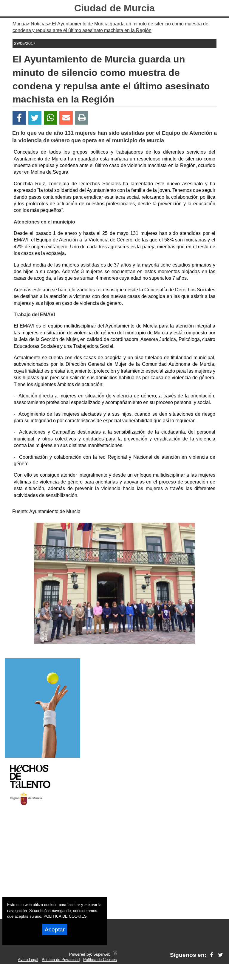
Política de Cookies (100, 959)
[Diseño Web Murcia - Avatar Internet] (115, 954)
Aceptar (55, 929)
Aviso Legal (28, 959)
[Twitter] (34, 118)
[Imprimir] (82, 118)
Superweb (101, 954)
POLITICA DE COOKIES (65, 916)
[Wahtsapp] (50, 118)
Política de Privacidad (61, 959)
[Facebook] (19, 118)
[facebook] (211, 955)
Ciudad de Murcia (114, 8)
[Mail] (65, 118)
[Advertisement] (114, 867)
